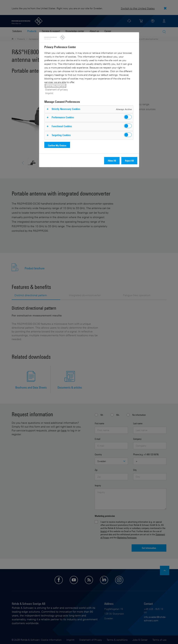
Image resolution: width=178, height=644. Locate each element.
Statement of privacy (56, 89)
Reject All (129, 160)
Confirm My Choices (57, 145)
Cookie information (55, 85)
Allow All (112, 160)
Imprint (49, 93)
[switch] (128, 117)
